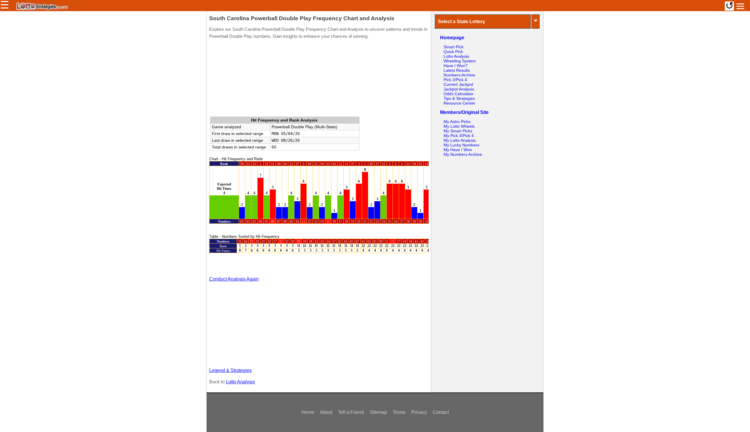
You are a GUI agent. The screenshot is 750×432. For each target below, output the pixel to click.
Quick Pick (453, 51)
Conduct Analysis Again (234, 278)
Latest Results (457, 70)
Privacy (419, 412)
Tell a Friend (351, 412)
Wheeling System (460, 61)
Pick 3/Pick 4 (455, 79)
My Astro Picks (457, 121)
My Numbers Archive (463, 154)
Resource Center (459, 103)
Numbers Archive (459, 75)
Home (307, 412)
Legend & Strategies (230, 370)
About (326, 412)
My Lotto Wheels (459, 126)
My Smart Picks (458, 131)
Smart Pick (453, 47)
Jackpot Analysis (459, 89)
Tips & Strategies (459, 98)
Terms (399, 412)
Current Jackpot (458, 84)
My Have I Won (458, 149)
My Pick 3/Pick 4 (459, 135)
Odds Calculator (458, 93)
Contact (441, 412)
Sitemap (378, 412)
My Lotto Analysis (460, 140)
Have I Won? (456, 65)
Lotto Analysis (240, 381)
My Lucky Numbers (461, 145)
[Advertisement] (319, 79)
